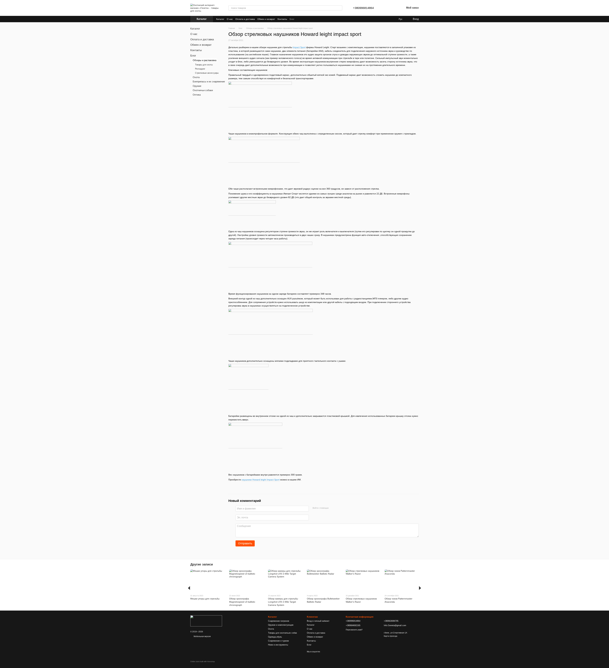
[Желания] (394, 7)
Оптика (197, 94)
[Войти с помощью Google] (337, 508)
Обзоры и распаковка (204, 60)
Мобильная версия (202, 636)
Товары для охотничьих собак (282, 633)
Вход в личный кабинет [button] (318, 621)
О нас (230, 19)
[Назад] (189, 588)
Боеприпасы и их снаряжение (209, 81)
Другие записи (201, 564)
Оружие (197, 86)
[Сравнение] (385, 7)
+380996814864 (363, 8)
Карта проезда (390, 636)
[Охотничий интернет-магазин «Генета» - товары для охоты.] (206, 621)
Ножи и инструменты (278, 645)
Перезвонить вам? (354, 630)
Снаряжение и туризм (278, 641)
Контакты (282, 19)
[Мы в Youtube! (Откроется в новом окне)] (302, 19)
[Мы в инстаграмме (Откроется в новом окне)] (306, 19)
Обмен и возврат (266, 19)
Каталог (220, 19)
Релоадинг (200, 69)
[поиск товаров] (339, 7)
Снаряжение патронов (278, 621)
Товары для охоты (204, 64)
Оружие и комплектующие (280, 625)
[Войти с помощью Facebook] (332, 508)
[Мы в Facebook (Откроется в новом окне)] (299, 19)
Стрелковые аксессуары (207, 73)
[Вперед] (420, 588)
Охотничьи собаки (203, 90)
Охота (196, 77)
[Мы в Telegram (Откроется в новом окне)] (310, 19)
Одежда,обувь (275, 637)
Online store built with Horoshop (202, 661)
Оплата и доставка (245, 19)
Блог (292, 19)
